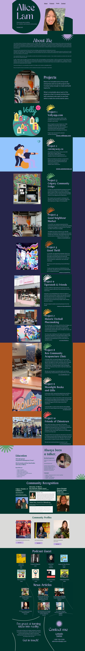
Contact (63, 3)
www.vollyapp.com (63, 136)
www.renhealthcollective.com (63, 374)
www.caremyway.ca (64, 169)
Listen (21, 567)
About (45, 3)
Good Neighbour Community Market (46, 59)
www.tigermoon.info (67, 409)
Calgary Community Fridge (29, 59)
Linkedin (59, 633)
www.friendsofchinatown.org (65, 443)
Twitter (59, 636)
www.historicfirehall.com (64, 340)
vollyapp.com (59, 60)
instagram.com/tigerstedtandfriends (64, 306)
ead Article (19, 542)
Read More (51, 567)
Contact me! (20, 27)
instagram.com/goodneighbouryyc (63, 237)
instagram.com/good (63, 272)
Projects (52, 3)
